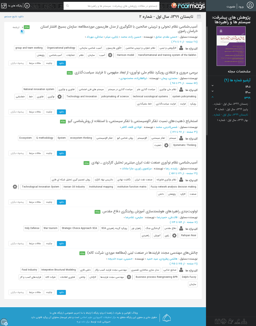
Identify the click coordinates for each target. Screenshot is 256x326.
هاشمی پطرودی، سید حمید (162, 259)
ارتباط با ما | (85, 313)
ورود (241, 6)
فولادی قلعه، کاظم (132, 127)
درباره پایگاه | (98, 313)
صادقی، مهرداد (95, 37)
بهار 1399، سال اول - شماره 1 (232, 120)
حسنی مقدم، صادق (166, 37)
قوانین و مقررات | (121, 313)
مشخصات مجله (239, 71)
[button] (231, 46)
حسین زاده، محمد (131, 37)
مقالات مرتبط (35, 63)
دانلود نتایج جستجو (14, 16)
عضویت (231, 6)
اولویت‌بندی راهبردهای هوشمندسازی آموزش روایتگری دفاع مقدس (150, 211)
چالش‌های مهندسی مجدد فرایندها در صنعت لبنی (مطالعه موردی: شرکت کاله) (142, 253)
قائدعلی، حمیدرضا (167, 217)
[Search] (67, 6)
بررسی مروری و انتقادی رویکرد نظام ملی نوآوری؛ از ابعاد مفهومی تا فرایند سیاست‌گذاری (136, 72)
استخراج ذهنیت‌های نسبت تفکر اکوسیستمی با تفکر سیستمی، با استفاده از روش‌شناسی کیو (133, 121)
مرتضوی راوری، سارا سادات (137, 168)
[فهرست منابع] (244, 322)
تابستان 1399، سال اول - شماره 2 (230, 115)
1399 (247, 98)
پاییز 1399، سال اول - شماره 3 (231, 109)
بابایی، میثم (111, 37)
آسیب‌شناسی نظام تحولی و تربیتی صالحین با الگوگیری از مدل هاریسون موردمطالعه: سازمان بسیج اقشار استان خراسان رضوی (119, 29)
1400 (247, 92)
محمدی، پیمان (169, 78)
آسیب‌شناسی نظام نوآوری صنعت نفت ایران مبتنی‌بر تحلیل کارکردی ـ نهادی (144, 162)
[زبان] (27, 6)
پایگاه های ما (56, 313)
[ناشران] (223, 322)
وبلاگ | (134, 313)
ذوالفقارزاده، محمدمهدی (133, 78)
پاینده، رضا (171, 168)
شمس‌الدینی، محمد (166, 127)
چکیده (49, 63)
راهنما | (108, 313)
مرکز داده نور (84, 322)
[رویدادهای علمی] (217, 322)
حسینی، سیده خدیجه (120, 259)
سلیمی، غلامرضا (134, 217)
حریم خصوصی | (71, 313)
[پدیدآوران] (230, 322)
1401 (247, 86)
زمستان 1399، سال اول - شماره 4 (230, 104)
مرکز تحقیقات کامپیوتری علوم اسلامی (98, 317)
